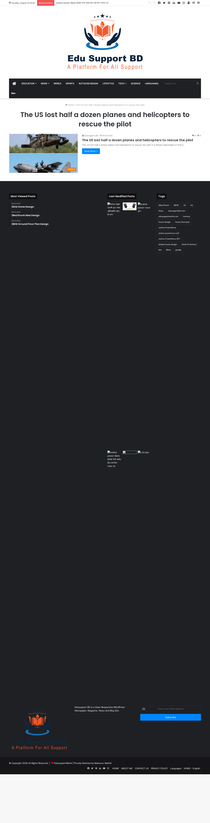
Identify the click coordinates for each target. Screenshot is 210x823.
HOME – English (192, 768)
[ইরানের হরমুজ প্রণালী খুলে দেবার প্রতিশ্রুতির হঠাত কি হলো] (114, 209)
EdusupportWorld (63, 763)
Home (70, 105)
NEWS (44, 83)
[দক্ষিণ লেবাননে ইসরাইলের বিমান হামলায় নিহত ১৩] (130, 455)
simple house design (167, 244)
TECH (121, 83)
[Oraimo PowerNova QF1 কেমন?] (145, 325)
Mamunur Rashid (102, 763)
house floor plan (182, 222)
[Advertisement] (98, 799)
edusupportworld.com (168, 216)
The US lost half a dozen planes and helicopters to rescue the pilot (137, 140)
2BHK (176, 205)
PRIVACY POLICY (159, 768)
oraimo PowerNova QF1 (169, 239)
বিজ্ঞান (13, 93)
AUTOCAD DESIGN (88, 83)
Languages (151, 83)
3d (191, 205)
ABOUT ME (127, 768)
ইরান (159, 250)
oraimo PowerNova (167, 227)
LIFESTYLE (108, 83)
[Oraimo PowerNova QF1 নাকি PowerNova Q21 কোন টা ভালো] (130, 206)
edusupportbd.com (176, 211)
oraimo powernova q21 (168, 233)
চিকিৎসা (168, 250)
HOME (115, 768)
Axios (160, 211)
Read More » (90, 151)
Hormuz (186, 216)
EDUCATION (28, 83)
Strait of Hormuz (189, 244)
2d (184, 205)
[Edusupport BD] (105, 42)
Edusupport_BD (91, 135)
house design (164, 222)
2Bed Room (163, 205)
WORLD (57, 83)
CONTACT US (142, 768)
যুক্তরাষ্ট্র (178, 250)
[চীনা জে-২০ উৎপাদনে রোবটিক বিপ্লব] (145, 455)
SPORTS (70, 83)
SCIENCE (135, 83)
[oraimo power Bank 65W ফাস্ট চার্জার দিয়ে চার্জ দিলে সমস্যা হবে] (114, 574)
